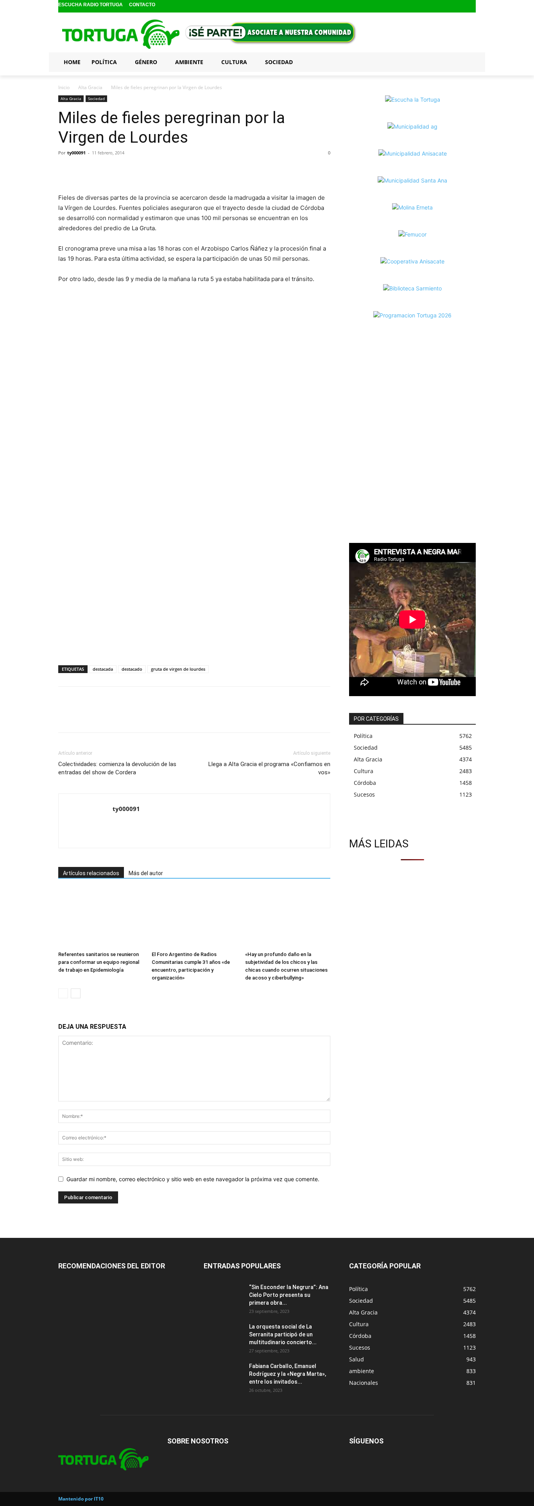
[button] (466, 61)
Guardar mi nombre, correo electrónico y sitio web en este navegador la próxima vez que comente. (192, 1179)
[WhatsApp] (102, 170)
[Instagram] (458, 6)
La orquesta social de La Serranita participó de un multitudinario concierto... (283, 1334)
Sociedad (96, 98)
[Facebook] (446, 6)
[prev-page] (63, 993)
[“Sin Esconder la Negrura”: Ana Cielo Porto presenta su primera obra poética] (223, 1297)
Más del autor (146, 873)
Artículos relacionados (91, 873)
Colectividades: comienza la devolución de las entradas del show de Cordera (117, 768)
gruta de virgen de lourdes (178, 669)
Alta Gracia (90, 87)
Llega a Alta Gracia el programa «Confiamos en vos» (269, 768)
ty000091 (76, 153)
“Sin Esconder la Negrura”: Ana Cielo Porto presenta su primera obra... (288, 1295)
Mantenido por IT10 (81, 1498)
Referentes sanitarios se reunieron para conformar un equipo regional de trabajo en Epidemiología (98, 962)
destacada (103, 669)
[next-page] (76, 993)
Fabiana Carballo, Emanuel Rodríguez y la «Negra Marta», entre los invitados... (287, 1374)
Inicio (64, 87)
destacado (132, 669)
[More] (120, 170)
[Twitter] (470, 6)
